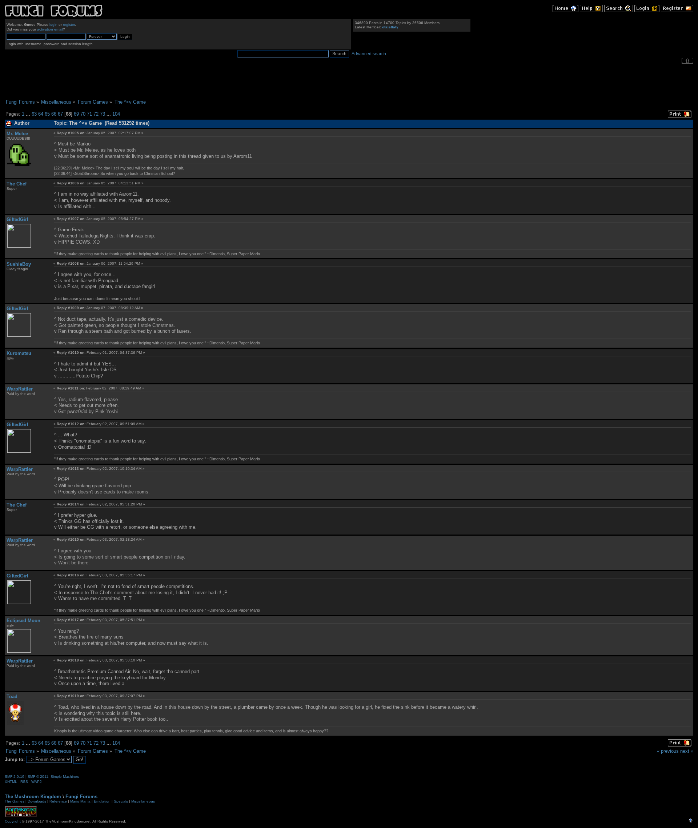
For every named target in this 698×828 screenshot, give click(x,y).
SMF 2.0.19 (14, 777)
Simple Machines (65, 777)
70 (82, 114)
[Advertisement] (349, 81)
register (69, 25)
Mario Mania (80, 801)
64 (40, 114)
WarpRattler (20, 389)
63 (34, 114)
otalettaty (390, 27)
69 (76, 114)
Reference (58, 801)
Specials (121, 801)
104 (116, 114)
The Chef (17, 184)
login (53, 25)
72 (96, 114)
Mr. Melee (17, 133)
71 (89, 114)
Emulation (102, 801)
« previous (668, 751)
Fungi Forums (81, 796)
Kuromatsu (19, 353)
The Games (14, 801)
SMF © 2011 (38, 777)
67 (60, 114)
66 (53, 114)
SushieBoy (19, 264)
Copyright (13, 821)
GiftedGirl (17, 219)
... (29, 114)
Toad (12, 696)
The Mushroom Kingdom (33, 796)
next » (686, 751)
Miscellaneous (143, 801)
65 (47, 114)
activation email (50, 29)
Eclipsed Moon (23, 620)
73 (102, 114)
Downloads (37, 801)
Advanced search (369, 53)
